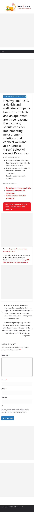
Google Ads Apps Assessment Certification (15, 96)
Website (4, 397)
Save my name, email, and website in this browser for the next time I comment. (15, 411)
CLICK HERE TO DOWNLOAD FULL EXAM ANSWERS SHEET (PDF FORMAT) (17, 207)
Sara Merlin (17, 157)
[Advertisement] (17, 30)
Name (4, 380)
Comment (5, 355)
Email (3, 389)
